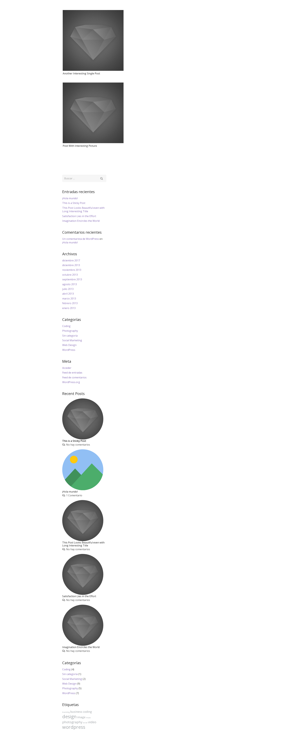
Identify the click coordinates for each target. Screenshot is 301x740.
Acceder (66, 368)
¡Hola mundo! (70, 198)
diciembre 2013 (71, 265)
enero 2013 (69, 308)
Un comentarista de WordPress (80, 239)
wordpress (73, 727)
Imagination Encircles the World (81, 221)
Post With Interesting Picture (80, 146)
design (69, 716)
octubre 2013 (70, 274)
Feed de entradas (72, 372)
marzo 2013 (69, 298)
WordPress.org (71, 382)
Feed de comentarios (74, 377)
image (81, 717)
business (76, 712)
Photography (70, 330)
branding (66, 712)
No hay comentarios (78, 444)
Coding (66, 326)
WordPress (68, 350)
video (92, 722)
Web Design (69, 345)
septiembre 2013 (72, 279)
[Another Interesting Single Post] (93, 40)
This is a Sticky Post (73, 203)
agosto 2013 (69, 284)
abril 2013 (68, 293)
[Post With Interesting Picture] (93, 113)
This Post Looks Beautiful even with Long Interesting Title (83, 209)
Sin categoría (70, 335)
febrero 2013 (70, 303)
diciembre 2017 (71, 260)
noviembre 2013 (71, 270)
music (88, 718)
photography (72, 722)
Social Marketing (72, 340)
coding (87, 712)
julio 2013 (68, 289)
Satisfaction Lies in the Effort (79, 216)
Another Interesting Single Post (81, 73)
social (85, 723)
